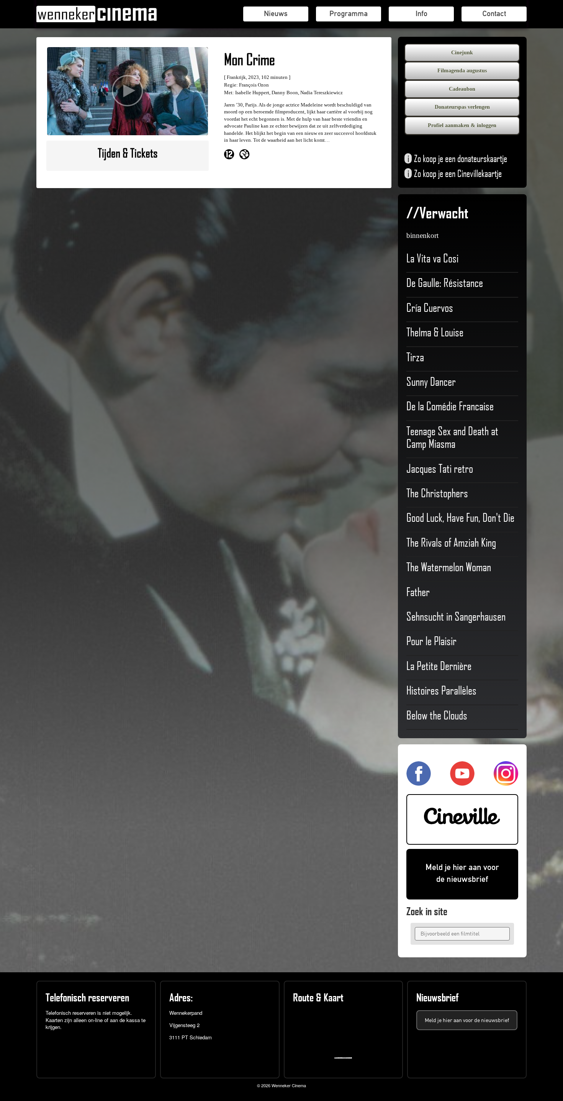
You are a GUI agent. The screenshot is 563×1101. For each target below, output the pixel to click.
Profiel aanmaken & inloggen (462, 125)
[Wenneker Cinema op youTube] (462, 782)
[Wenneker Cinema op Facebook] (418, 782)
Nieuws (276, 13)
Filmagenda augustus (462, 71)
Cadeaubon (462, 89)
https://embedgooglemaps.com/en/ (345, 1057)
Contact (494, 13)
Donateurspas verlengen (462, 107)
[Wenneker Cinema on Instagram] (506, 782)
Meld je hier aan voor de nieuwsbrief (462, 873)
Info (421, 13)
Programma (348, 13)
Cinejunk (462, 53)
